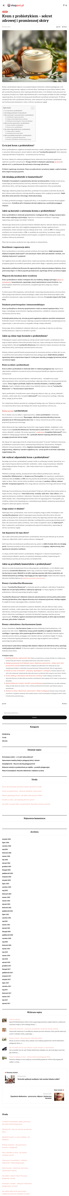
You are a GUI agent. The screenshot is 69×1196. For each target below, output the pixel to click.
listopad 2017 (6, 969)
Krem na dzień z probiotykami (15, 125)
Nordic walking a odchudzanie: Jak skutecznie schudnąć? (24, 676)
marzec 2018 (6, 955)
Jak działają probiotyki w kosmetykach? (15, 113)
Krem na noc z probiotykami (14, 127)
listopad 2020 (6, 931)
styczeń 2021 (6, 928)
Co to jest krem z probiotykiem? (13, 111)
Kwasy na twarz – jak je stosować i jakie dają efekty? (25, 1038)
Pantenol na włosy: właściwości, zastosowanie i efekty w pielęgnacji (27, 691)
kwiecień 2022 (6, 907)
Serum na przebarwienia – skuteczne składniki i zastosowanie (22, 791)
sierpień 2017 (6, 979)
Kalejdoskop (6, 734)
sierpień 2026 (6, 839)
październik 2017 (7, 973)
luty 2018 (5, 959)
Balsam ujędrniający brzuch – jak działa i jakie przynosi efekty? (22, 795)
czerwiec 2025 (6, 887)
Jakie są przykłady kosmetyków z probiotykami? (17, 135)
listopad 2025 (6, 870)
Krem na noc (7, 411)
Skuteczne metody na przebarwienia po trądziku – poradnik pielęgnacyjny (26, 767)
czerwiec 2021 (6, 918)
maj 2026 (5, 849)
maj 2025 (5, 890)
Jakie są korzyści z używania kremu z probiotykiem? (19, 115)
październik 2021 (7, 911)
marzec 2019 (6, 949)
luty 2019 (5, 952)
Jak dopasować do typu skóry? (15, 133)
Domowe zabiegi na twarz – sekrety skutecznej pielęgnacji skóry (29, 1057)
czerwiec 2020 (6, 938)
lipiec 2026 (5, 842)
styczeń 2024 (6, 904)
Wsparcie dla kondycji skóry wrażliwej (17, 119)
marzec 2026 (6, 856)
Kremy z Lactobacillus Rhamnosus (16, 137)
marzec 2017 (6, 996)
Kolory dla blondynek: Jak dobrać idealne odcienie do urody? (22, 787)
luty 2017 (5, 1000)
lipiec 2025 (5, 884)
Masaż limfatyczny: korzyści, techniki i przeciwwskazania (24, 683)
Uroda (5, 11)
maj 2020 (5, 942)
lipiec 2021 (5, 914)
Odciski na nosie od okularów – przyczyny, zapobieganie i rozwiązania (28, 671)
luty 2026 (5, 860)
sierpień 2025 (6, 880)
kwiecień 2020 (6, 945)
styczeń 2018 (6, 962)
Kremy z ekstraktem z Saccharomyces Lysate (19, 139)
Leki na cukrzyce (14, 1019)
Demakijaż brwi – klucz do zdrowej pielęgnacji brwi (18, 764)
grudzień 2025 (6, 866)
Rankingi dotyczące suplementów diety (18, 658)
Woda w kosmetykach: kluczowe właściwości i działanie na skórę (23, 771)
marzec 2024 (6, 901)
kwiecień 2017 (6, 993)
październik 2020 (7, 935)
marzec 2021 (6, 925)
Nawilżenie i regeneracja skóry (15, 117)
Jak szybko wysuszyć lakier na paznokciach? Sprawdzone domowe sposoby (26, 804)
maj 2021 (5, 921)
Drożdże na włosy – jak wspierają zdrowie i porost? (18, 800)
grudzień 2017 (6, 966)
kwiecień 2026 (6, 853)
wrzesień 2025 (6, 877)
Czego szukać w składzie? (13, 131)
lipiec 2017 (5, 983)
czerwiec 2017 (6, 986)
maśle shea (40, 432)
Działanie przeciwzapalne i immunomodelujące (20, 121)
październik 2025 (7, 873)
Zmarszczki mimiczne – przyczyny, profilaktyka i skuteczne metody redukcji (33, 1029)
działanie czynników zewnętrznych (34, 578)
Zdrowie (4, 741)
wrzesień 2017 (6, 976)
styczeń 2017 (6, 1003)
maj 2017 (5, 990)
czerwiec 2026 (6, 846)
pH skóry (57, 162)
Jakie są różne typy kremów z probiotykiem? (16, 123)
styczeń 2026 (6, 863)
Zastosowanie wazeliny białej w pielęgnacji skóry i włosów (21, 760)
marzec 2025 (6, 897)
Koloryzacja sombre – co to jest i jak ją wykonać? (17, 757)
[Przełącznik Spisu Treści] (32, 108)
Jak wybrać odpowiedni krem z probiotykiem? (17, 129)
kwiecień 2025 (6, 894)
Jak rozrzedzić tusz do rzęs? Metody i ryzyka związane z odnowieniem (31, 1047)
